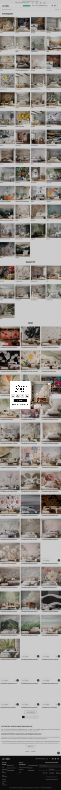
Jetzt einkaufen (20, 400)
